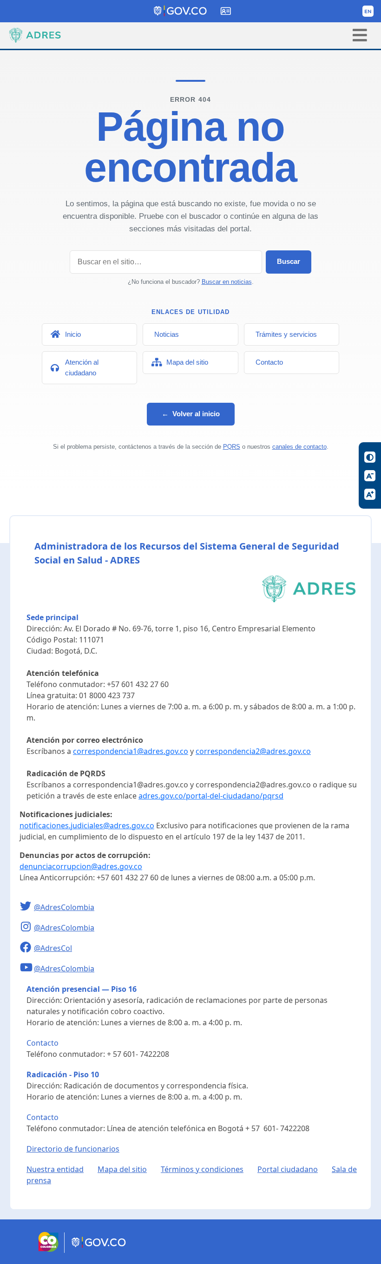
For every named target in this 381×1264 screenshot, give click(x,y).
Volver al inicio (191, 414)
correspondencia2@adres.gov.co (253, 751)
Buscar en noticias (227, 281)
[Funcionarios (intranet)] (226, 11)
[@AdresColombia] (27, 907)
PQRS (231, 446)
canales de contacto (299, 446)
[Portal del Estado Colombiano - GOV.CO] (180, 11)
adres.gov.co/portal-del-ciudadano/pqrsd (210, 796)
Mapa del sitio (122, 1169)
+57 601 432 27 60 (138, 684)
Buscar (288, 261)
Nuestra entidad (55, 1169)
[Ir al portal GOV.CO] (99, 1250)
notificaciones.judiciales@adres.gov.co (87, 825)
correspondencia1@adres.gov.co (130, 751)
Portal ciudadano (287, 1169)
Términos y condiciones (202, 1169)
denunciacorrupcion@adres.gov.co (81, 866)
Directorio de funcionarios (72, 1149)
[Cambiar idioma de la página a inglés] (368, 11)
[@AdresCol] (27, 948)
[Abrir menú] (360, 35)
